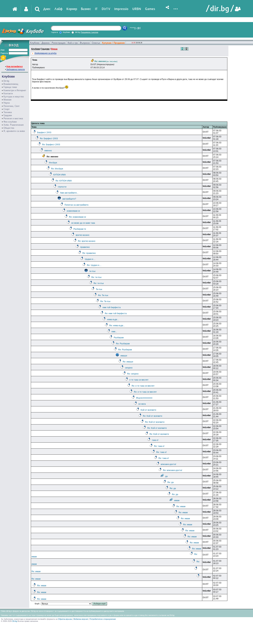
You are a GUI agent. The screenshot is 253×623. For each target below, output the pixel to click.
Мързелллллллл (144, 398)
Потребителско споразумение (102, 619)
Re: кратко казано (86, 241)
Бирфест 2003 (44, 132)
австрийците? (69, 199)
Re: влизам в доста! (172, 470)
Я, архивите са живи (14, 131)
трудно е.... (90, 259)
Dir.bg (6, 81)
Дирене (45, 43)
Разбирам (119, 337)
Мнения (7, 99)
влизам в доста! (168, 464)
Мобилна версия (80, 619)
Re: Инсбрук (57, 169)
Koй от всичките (148, 410)
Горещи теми (10, 87)
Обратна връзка (65, 619)
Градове (7, 115)
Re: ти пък (96, 277)
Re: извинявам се (77, 217)
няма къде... (113, 319)
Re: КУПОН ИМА (64, 181)
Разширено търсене (89, 32)
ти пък (92, 271)
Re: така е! (159, 446)
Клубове (34, 43)
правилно (85, 247)
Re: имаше (128, 362)
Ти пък (99, 289)
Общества (8, 128)
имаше (123, 355)
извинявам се (73, 211)
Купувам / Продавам (113, 43)
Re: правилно (89, 253)
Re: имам (180, 506)
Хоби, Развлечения (13, 125)
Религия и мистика (13, 118)
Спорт (6, 109)
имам (176, 500)
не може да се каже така (83, 223)
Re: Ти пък (103, 295)
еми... (114, 331)
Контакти (8, 93)
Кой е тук (73, 43)
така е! (155, 440)
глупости (62, 187)
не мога (142, 404)
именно (48, 150)
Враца (54, 49)
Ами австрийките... (69, 193)
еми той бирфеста (112, 307)
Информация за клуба (45, 53)
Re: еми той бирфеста (116, 313)
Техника (7, 112)
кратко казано (82, 235)
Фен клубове (10, 121)
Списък (96, 43)
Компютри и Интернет (14, 90)
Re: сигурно (133, 374)
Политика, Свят (11, 106)
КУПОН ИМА (59, 175)
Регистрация (59, 43)
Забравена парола (15, 69)
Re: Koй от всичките (152, 416)
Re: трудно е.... (94, 265)
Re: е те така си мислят (143, 386)
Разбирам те (79, 229)
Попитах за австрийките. (77, 205)
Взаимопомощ (10, 84)
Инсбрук (53, 162)
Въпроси (85, 43)
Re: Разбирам (123, 343)
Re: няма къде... (117, 325)
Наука (6, 103)
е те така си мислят (139, 380)
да (166, 476)
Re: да (170, 482)
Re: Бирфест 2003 (49, 138)
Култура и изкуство (13, 96)
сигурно (129, 368)
